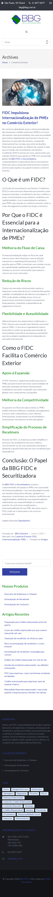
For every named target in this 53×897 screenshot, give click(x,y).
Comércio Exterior (23, 536)
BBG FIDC (24, 879)
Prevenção (41, 810)
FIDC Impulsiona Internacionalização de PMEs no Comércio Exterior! (25, 117)
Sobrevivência (22, 818)
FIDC (34, 536)
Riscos (44, 793)
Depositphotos (24, 520)
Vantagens (8, 793)
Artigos (44, 539)
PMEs (23, 539)
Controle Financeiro (12, 806)
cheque (29, 810)
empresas (7, 818)
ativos (6, 789)
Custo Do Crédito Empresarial (17, 801)
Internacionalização (11, 539)
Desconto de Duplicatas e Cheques (20, 594)
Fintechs (34, 793)
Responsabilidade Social (29, 814)
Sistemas (29, 806)
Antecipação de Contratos (16, 604)
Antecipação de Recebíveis (16, 599)
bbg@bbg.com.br (15, 858)
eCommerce (9, 814)
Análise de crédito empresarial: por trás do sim (25, 660)
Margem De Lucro (20, 789)
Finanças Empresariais (13, 797)
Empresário (37, 789)
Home (5, 62)
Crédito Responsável (13, 810)
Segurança (21, 793)
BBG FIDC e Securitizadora (23, 158)
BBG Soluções (21, 533)
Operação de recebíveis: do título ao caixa (23, 638)
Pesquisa (15, 572)
